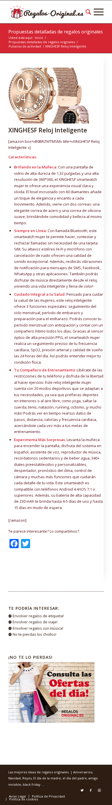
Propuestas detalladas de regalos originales (55, 32)
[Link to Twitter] (82, 790)
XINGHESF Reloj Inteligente (47, 130)
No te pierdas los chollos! (34, 634)
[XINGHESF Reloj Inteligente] (48, 96)
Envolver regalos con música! (38, 628)
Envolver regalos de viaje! (35, 621)
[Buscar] (87, 11)
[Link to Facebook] (90, 790)
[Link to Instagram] (99, 790)
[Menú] (97, 11)
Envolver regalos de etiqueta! (38, 615)
